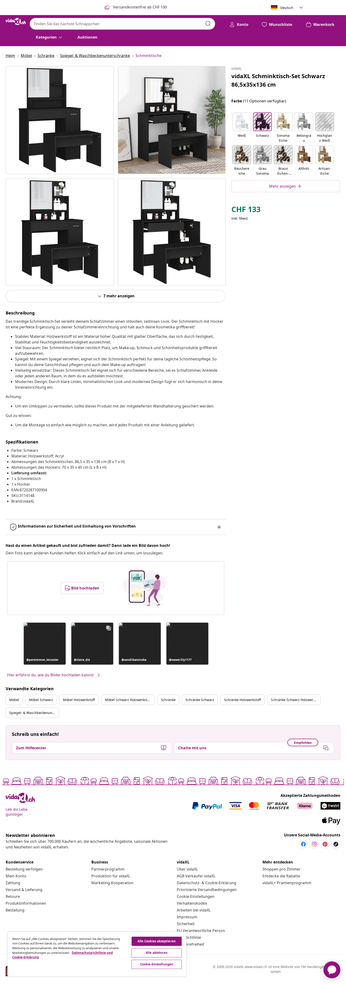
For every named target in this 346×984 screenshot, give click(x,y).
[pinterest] (325, 844)
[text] (246, 210)
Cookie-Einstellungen (195, 896)
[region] (97, 954)
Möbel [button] (14, 700)
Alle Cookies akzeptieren (156, 941)
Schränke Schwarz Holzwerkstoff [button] (295, 700)
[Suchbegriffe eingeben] (208, 23)
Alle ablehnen (157, 953)
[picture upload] (145, 588)
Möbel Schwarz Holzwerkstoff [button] (128, 700)
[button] (45, 644)
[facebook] (303, 844)
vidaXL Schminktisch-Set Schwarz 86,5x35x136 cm (278, 80)
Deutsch (286, 7)
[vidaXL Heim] (16, 21)
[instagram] (314, 844)
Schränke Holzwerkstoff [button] (242, 700)
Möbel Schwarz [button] (41, 700)
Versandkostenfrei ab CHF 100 (139, 7)
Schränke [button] (168, 700)
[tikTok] (336, 844)
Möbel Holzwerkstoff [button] (79, 700)
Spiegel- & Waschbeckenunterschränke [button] (34, 712)
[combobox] (122, 24)
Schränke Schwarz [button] (199, 700)
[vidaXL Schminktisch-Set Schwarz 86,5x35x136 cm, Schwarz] (59, 120)
